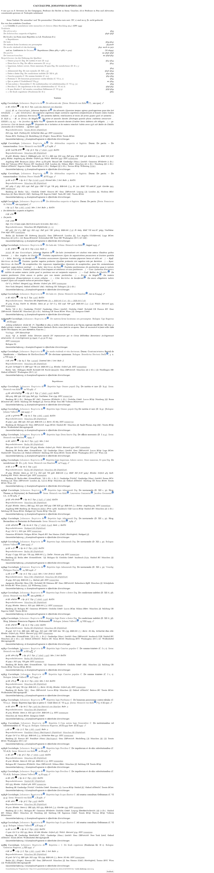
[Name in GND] (35, 50)
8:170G (35, 180)
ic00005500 (15, 341)
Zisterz (93, 166)
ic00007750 (69, 422)
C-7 (79, 631)
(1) (49, 227)
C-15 (70, 186)
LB (59, 166)
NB (72, 311)
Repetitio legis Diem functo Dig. (62, 434)
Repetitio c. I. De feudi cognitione (66, 845)
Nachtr (23, 303)
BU (83, 787)
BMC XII (105, 156)
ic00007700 (67, 396)
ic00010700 (41, 784)
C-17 (86, 303)
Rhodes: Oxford (33, 158)
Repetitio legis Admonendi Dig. (63, 490)
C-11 (54, 807)
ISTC (50, 133)
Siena (65, 103)
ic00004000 (61, 283)
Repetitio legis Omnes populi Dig (62, 409)
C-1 (55, 857)
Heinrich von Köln (77, 103)
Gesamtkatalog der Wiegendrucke (17, 869)
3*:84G (40, 499)
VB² (51, 230)
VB (52, 186)
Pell (68, 156)
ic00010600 (58, 761)
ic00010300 (80, 687)
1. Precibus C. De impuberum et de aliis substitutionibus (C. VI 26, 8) (35, 86)
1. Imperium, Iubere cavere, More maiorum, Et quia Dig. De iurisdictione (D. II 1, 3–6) (42, 67)
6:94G (49, 525)
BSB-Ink (91, 156)
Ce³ (43, 156)
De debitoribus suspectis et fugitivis (68, 143)
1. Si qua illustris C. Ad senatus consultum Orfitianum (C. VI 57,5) (34, 89)
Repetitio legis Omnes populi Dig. (63, 386)
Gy (60, 787)
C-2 (74, 505)
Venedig (109, 567)
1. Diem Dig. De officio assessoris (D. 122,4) (28, 63)
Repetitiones (13, 39)
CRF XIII (53, 631)
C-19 (51, 367)
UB (26, 136)
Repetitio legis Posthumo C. (59, 700)
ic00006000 (81, 367)
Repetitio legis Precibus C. (58, 748)
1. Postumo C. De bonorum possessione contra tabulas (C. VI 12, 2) (35, 78)
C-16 (71, 230)
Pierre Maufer (33, 176)
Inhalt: (9, 110)
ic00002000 (73, 158)
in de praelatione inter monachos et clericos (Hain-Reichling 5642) (38, 26)
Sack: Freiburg (20, 133)
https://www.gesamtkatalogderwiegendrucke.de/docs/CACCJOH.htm (52, 869)
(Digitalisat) (35, 130)
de (23, 50)
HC (7, 186)
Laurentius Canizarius (80, 493)
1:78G (21, 207)
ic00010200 (39, 661)
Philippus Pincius (11, 570)
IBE (51, 156)
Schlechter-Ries (37, 133)
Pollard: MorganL (21, 283)
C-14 (98, 156)
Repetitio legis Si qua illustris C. (61, 794)
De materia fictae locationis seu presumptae (22, 44)
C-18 (91, 303)
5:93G (50, 150)
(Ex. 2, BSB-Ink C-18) (76, 300)
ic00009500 (58, 605)
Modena (22, 176)
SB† (28, 191)
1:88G (39, 415)
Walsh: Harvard (51, 158)
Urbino (61, 245)
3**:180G (43, 150)
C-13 (38, 735)
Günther (105, 186)
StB (105, 164)
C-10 (46, 761)
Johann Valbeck (10, 412)
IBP (24, 230)
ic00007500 (74, 554)
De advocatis (52, 103)
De (10, 31)
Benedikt (42, 235)
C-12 (66, 473)
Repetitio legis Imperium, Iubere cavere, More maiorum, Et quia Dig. (78, 460)
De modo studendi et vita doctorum (62, 351)
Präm (86, 557)
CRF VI (43, 186)
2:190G (46, 415)
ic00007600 (54, 580)
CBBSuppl (32, 156)
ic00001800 (58, 133)
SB (85, 164)
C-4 (30, 580)
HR (7, 396)
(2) (52, 227)
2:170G (27, 207)
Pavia (100, 201)
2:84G (34, 574)
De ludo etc (51, 294)
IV (54, 574)
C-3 (44, 554)
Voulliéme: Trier (46, 396)
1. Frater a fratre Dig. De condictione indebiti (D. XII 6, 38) (32, 73)
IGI (7, 133)
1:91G (35, 297)
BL (59, 164)
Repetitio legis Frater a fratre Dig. (62, 592)
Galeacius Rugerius (49, 725)
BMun (32, 161)
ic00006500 (105, 505)
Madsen (36, 580)
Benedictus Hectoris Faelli (94, 354)
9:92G (42, 180)
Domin (24, 585)
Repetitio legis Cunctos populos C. (63, 648)
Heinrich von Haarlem (75, 294)
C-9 (51, 712)
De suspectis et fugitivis (19, 33)
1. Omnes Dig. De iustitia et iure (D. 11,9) (27, 60)
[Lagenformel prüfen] (18, 107)
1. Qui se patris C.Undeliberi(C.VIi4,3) (22, 81)
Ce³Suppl (17, 367)
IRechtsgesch (51, 738)
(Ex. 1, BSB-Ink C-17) (57, 300)
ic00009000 (42, 475)
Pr (74, 186)
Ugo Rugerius (107, 318)
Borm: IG (51, 422)
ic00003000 (20, 232)
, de (24, 103)
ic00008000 (85, 447)
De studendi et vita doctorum (19, 47)
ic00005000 (10, 306)
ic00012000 (68, 735)
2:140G (38, 729)
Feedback (110, 871)
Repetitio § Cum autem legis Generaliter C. (70, 723)
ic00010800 (78, 807)
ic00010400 (63, 712)
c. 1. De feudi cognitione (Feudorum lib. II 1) (25, 92)
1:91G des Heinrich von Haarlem (48, 107)
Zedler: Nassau (53, 554)
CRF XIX (79, 156)
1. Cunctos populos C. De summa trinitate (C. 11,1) (27, 76)
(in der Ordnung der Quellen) (21, 58)
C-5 (38, 687)
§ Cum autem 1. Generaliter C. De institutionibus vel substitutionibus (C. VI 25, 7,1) (42, 84)
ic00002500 (10, 188)
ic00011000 (87, 832)
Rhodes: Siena (19, 156)
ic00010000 (48, 633)
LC (36, 372)
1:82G (36, 249)
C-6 (45, 605)
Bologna (96, 318)
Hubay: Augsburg (14, 158)
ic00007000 (36, 531)
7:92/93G (34, 360)
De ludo (7, 42)
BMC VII (85, 186)
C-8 (44, 422)
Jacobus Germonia (103, 493)
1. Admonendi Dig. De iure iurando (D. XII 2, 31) (27, 71)
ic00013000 (79, 857)
